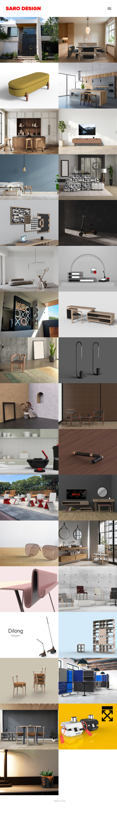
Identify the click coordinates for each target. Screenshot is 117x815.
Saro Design (24, 8)
